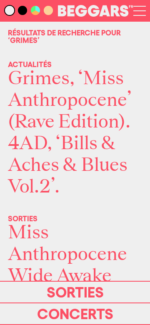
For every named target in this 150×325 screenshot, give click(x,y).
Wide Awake (60, 276)
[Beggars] (95, 14)
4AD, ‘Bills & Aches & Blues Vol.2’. (68, 165)
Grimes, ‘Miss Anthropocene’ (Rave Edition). (70, 100)
